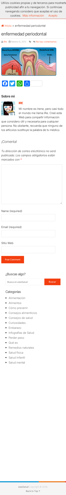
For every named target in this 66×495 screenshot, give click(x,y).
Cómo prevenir (18, 308)
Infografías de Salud (21, 332)
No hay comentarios (46, 41)
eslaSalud (23, 486)
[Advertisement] (33, 394)
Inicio (8, 25)
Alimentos (15, 303)
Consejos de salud (21, 318)
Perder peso (16, 337)
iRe (5, 41)
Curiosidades (17, 323)
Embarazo (15, 328)
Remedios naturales (21, 347)
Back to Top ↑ (33, 491)
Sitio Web (7, 243)
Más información (33, 15)
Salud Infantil (17, 357)
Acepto (52, 15)
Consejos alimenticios (23, 313)
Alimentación (17, 298)
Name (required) (11, 211)
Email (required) (11, 227)
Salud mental (17, 362)
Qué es (13, 342)
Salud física (16, 352)
